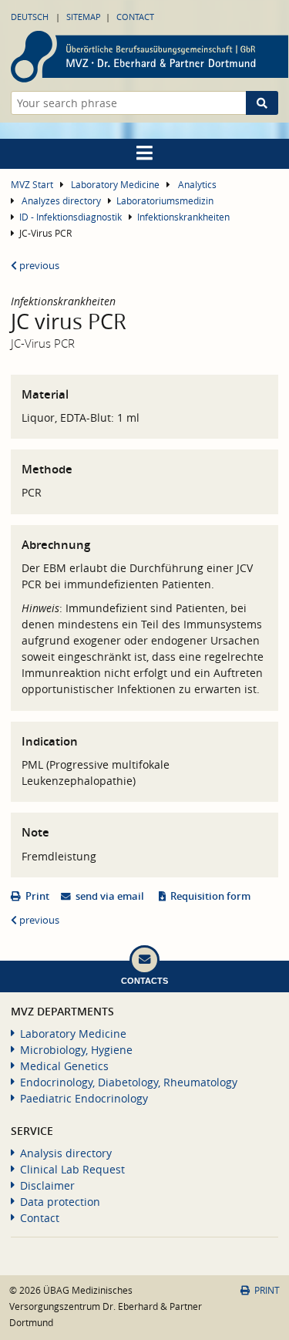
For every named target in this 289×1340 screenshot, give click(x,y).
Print (37, 896)
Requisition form (210, 896)
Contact (135, 16)
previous (38, 265)
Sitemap (83, 16)
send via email (110, 896)
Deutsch (30, 16)
